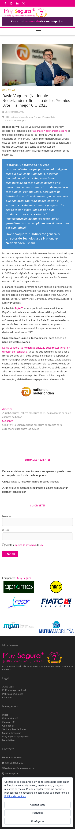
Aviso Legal (8, 686)
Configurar (37, 821)
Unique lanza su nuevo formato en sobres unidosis (30, 481)
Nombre (7, 516)
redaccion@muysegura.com (20, 768)
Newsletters (8, 740)
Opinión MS (8, 721)
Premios (37, 117)
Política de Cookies (12, 693)
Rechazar (37, 812)
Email (5, 530)
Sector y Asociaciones (14, 729)
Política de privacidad (14, 690)
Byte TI (19, 308)
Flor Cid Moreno (13, 757)
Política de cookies (15, 796)
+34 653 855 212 (13, 762)
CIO (8, 117)
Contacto (7, 697)
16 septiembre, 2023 (14, 111)
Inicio (5, 714)
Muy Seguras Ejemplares (15, 736)
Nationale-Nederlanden (21, 117)
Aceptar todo (37, 804)
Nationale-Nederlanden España (49, 130)
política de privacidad (25, 545)
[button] (66, 616)
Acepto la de (24, 545)
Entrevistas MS (10, 718)
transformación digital (15, 120)
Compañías (8, 90)
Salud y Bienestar (11, 732)
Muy (11, 773)
